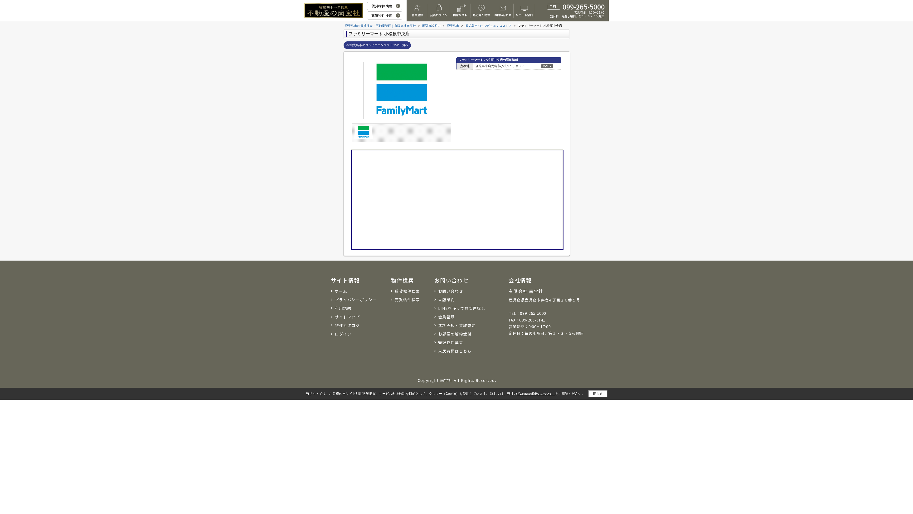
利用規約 (343, 308)
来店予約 (446, 299)
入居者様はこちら (455, 351)
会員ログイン (438, 15)
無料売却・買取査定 (457, 325)
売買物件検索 (381, 15)
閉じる (597, 393)
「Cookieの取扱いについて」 (536, 393)
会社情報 (520, 280)
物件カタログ (347, 325)
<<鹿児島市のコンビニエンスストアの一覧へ (377, 45)
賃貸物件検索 (381, 6)
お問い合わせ (502, 15)
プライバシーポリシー (356, 299)
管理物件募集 (450, 342)
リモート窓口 (524, 15)
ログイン (343, 334)
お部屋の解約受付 (455, 334)
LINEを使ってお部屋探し (462, 308)
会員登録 (417, 15)
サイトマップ (347, 317)
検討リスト (460, 15)
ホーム (341, 291)
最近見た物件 (481, 15)
